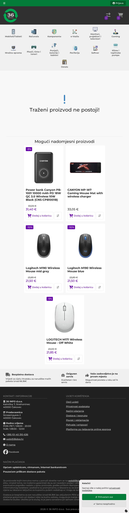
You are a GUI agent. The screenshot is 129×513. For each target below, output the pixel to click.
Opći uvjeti (72, 402)
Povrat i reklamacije (77, 420)
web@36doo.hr (76, 480)
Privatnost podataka (78, 406)
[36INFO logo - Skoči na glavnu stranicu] (10, 15)
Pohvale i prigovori (77, 424)
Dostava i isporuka (76, 415)
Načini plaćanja (75, 411)
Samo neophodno (105, 504)
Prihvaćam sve (105, 497)
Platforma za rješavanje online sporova (88, 429)
